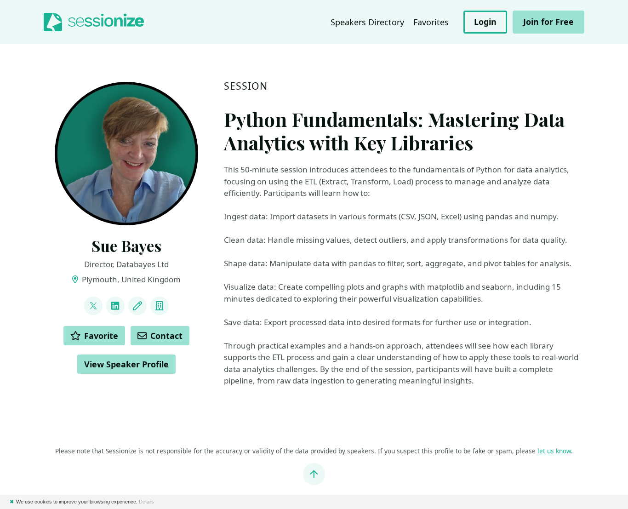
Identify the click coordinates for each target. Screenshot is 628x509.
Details (146, 501)
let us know (554, 450)
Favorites (431, 22)
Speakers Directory (367, 22)
